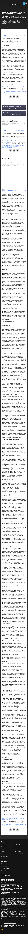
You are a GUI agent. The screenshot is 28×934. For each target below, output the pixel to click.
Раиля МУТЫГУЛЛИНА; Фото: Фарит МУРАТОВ (14, 190)
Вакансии (3, 854)
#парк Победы (22, 86)
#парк (8, 86)
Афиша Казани (4, 856)
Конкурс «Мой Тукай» (20, 854)
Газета (2, 851)
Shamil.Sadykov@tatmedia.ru (8, 884)
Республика (18, 844)
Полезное (3, 849)
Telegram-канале (6, 89)
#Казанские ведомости (13, 818)
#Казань (4, 86)
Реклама (3, 864)
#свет (15, 140)
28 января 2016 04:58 (21, 186)
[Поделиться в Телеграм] (17, 96)
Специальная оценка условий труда (9, 919)
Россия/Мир (4, 846)
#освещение (10, 140)
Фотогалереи (18, 851)
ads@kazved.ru (5, 893)
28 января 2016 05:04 (21, 130)
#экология (4, 818)
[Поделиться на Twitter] (10, 96)
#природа (22, 818)
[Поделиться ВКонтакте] (14, 96)
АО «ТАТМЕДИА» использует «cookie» (9, 913)
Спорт (16, 849)
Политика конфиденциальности (8, 918)
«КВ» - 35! (3, 870)
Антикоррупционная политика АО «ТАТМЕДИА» (11, 920)
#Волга (3, 819)
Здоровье (17, 846)
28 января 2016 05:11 (21, 35)
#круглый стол (10, 819)
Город (4, 35)
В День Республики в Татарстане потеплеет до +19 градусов (12, 107)
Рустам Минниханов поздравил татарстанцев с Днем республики (12, 113)
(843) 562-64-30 (11, 889)
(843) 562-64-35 (15, 892)
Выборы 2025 (4, 866)
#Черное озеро (14, 86)
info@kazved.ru (5, 890)
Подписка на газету (6, 868)
